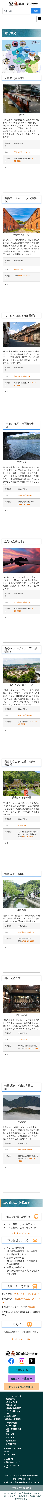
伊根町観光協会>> (25, 495)
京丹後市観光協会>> (22, 602)
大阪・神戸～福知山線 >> (26, 1293)
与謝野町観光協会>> (22, 376)
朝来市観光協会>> (25, 1150)
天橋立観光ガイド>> (22, 152)
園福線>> (32, 1307)
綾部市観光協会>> (25, 715)
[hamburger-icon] (39, 19)
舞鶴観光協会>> (20, 269)
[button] (5, 100)
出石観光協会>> (24, 1039)
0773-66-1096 (24, 276)
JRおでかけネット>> (21, 1233)
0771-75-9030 (27, 837)
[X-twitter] (32, 1361)
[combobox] (16, 11)
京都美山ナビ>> (24, 825)
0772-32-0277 (24, 504)
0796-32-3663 (28, 941)
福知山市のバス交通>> (21, 1339)
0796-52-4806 (32, 1048)
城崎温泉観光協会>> (26, 932)
